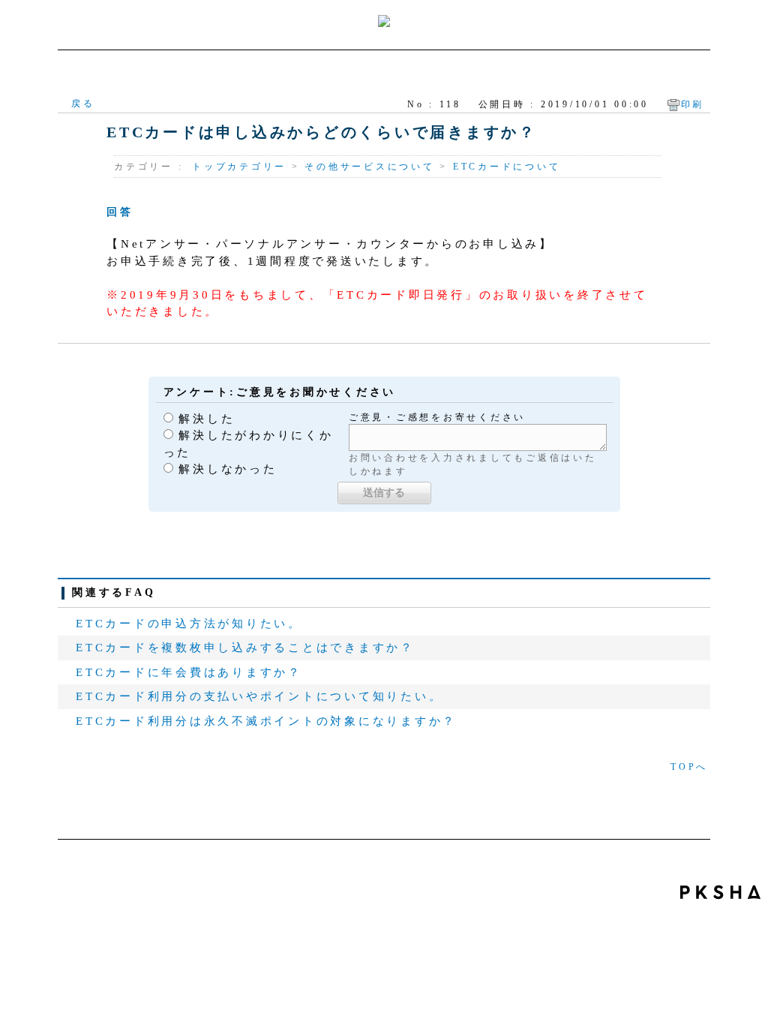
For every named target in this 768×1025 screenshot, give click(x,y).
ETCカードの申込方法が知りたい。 (189, 624)
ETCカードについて (507, 166)
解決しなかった (227, 469)
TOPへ (689, 767)
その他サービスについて (369, 166)
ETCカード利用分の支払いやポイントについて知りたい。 (259, 696)
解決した (206, 419)
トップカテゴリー (239, 166)
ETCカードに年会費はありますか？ (189, 672)
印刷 (693, 104)
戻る (83, 103)
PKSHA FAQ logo (720, 892)
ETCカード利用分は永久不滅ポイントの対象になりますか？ (266, 721)
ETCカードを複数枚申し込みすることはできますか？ (245, 648)
